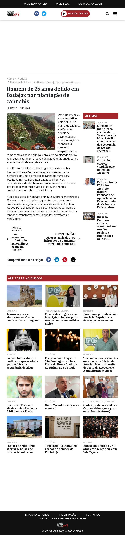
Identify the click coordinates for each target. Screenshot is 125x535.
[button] (64, 13)
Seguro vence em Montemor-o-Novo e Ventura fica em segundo (23, 317)
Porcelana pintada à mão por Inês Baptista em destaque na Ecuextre (100, 317)
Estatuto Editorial (37, 514)
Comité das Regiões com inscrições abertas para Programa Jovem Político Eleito (62, 319)
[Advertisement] (62, 47)
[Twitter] (44, 13)
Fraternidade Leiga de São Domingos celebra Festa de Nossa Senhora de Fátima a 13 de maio (61, 362)
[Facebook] (36, 13)
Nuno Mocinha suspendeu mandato (62, 406)
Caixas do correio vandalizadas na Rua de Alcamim (106, 167)
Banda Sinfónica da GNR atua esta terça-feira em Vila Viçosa (100, 449)
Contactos (93, 514)
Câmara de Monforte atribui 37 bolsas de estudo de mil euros (21, 449)
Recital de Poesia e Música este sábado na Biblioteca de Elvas (22, 408)
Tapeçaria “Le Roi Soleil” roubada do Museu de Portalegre (61, 449)
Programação (67, 514)
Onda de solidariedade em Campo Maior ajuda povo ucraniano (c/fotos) (100, 408)
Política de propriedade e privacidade (62, 518)
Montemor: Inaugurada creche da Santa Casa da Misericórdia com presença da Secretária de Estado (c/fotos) (106, 138)
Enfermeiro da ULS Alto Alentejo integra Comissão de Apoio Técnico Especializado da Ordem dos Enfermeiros (107, 195)
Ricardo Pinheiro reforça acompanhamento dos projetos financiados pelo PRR (107, 227)
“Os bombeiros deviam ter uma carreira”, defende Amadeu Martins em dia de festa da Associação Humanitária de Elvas (100, 364)
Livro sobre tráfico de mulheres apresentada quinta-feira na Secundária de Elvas (22, 362)
